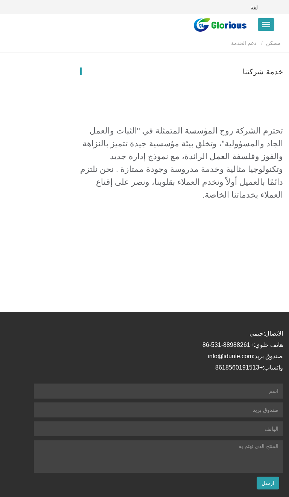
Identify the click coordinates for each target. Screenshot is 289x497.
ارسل (268, 483)
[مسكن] (208, 25)
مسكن (274, 43)
